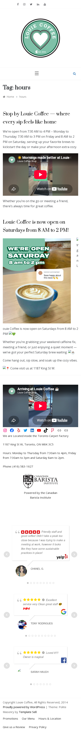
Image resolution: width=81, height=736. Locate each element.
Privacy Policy (38, 727)
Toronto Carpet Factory (53, 436)
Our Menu (28, 718)
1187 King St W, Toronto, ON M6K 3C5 (28, 444)
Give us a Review (14, 727)
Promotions (10, 718)
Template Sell (28, 712)
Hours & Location (49, 718)
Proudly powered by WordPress (24, 707)
